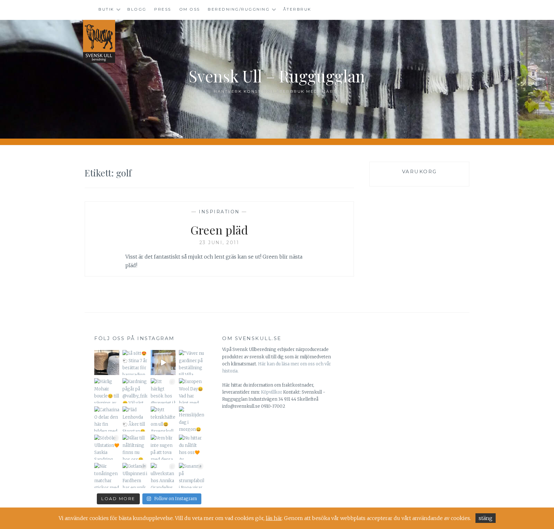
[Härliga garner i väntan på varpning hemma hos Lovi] (106, 362)
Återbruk (297, 9)
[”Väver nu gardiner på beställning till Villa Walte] (191, 362)
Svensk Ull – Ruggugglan (277, 76)
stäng (485, 518)
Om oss (189, 9)
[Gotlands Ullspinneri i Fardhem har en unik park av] (134, 475)
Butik (106, 9)
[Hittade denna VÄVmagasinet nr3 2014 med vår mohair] (163, 362)
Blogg (137, 9)
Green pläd (219, 229)
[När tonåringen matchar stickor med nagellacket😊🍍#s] (106, 475)
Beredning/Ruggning (239, 9)
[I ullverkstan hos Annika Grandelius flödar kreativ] (163, 475)
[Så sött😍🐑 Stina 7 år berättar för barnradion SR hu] (134, 362)
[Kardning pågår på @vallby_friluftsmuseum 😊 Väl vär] (134, 390)
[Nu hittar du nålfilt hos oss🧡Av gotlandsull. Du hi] (191, 447)
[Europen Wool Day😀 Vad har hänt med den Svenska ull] (191, 390)
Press (162, 9)
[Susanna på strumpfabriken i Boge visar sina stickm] (191, 475)
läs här (274, 518)
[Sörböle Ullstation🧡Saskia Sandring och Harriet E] (106, 447)
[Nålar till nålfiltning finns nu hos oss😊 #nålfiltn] (134, 447)
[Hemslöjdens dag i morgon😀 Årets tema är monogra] (191, 418)
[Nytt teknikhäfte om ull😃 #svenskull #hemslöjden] (163, 418)
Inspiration (219, 212)
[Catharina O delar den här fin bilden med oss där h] (106, 418)
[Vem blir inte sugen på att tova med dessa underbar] (163, 447)
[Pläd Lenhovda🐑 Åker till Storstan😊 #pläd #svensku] (134, 418)
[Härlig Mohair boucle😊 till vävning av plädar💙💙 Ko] (106, 390)
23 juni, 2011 (219, 242)
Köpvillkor (271, 392)
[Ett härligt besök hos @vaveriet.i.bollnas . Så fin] (163, 390)
